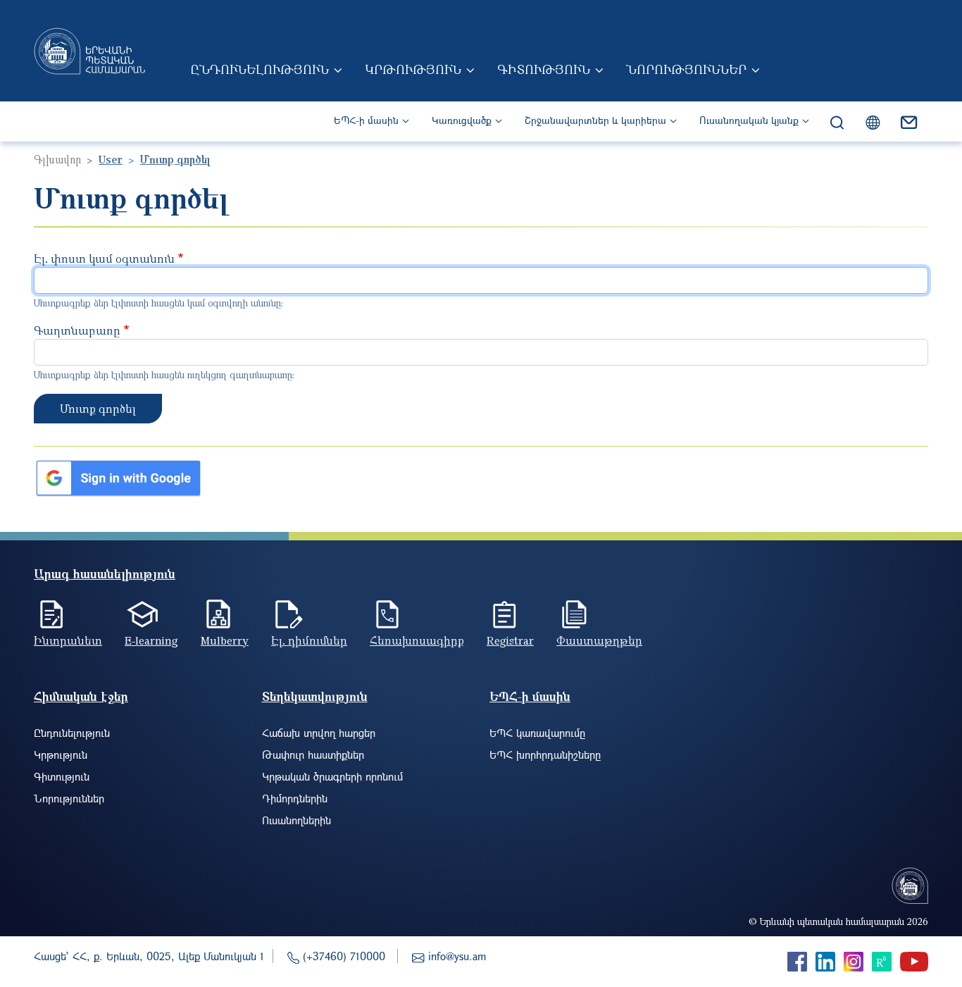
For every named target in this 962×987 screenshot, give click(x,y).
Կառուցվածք (462, 120)
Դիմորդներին (294, 798)
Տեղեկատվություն (315, 696)
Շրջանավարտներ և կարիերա (595, 120)
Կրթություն (413, 69)
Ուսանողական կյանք (749, 120)
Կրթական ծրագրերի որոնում (332, 776)
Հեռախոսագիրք (417, 640)
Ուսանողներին (296, 820)
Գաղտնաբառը (77, 330)
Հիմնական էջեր (81, 696)
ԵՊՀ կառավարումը (537, 733)
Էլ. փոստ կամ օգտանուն (104, 258)
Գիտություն (543, 69)
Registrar (510, 640)
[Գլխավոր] (89, 51)
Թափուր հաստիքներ (313, 754)
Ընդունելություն (259, 69)
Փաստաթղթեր (599, 640)
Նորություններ (686, 69)
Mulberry (225, 640)
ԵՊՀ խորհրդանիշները (545, 754)
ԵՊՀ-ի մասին (366, 120)
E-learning (151, 640)
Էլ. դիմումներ (309, 640)
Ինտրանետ (68, 640)
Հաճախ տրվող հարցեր (318, 733)
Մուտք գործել (98, 408)
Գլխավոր (57, 159)
